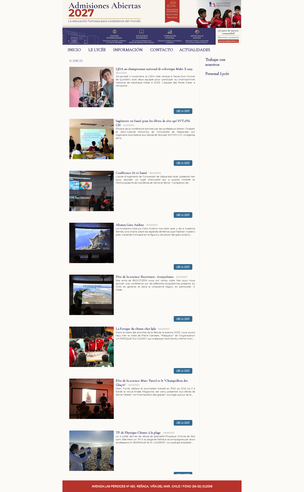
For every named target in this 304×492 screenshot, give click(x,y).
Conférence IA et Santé (131, 173)
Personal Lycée (217, 73)
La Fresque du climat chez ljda (136, 329)
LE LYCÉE (97, 49)
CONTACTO (161, 49)
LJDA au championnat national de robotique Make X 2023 (154, 69)
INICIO (74, 49)
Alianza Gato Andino (130, 225)
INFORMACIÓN (127, 49)
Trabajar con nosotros (215, 62)
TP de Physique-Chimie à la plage (138, 433)
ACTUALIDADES (192, 49)
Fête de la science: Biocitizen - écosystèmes (145, 277)
